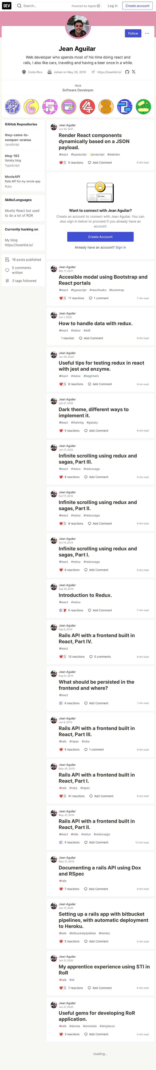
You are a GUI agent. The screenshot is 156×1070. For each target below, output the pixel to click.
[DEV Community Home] (7, 6)
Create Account (100, 237)
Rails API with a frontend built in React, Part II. (97, 824)
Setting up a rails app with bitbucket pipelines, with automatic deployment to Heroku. (103, 920)
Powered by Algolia (84, 6)
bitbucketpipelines (82, 933)
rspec (74, 741)
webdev (113, 154)
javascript (97, 154)
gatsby (92, 422)
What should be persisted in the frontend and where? (96, 685)
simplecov (107, 1026)
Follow (133, 33)
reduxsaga (92, 468)
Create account (138, 6)
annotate (90, 1026)
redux (76, 330)
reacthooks (98, 290)
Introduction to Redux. (85, 595)
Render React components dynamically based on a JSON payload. (94, 141)
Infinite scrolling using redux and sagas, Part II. (98, 505)
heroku (104, 933)
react (63, 154)
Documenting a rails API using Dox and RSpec (100, 871)
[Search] (19, 6)
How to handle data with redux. (96, 323)
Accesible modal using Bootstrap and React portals (103, 280)
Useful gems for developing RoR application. (97, 1016)
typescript (79, 154)
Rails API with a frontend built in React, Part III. (97, 731)
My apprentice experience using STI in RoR (104, 970)
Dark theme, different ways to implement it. (94, 412)
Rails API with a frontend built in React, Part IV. (97, 638)
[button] (12, 106)
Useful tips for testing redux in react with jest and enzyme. (101, 366)
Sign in (121, 247)
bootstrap (116, 290)
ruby (86, 741)
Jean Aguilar (67, 125)
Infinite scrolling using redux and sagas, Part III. (98, 459)
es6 (87, 330)
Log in (112, 6)
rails (62, 741)
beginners (91, 376)
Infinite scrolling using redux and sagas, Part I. (98, 552)
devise (74, 1026)
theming (77, 422)
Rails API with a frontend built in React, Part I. (97, 778)
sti (71, 979)
